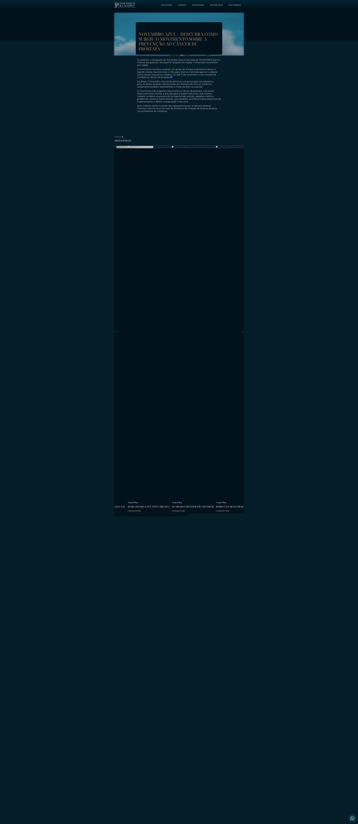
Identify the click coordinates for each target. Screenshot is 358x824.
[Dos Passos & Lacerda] (124, 5)
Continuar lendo (134, 511)
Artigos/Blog (133, 502)
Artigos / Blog (216, 5)
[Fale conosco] (352, 818)
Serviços (182, 5)
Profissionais (198, 5)
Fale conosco (235, 5)
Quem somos (166, 5)
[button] (118, 331)
